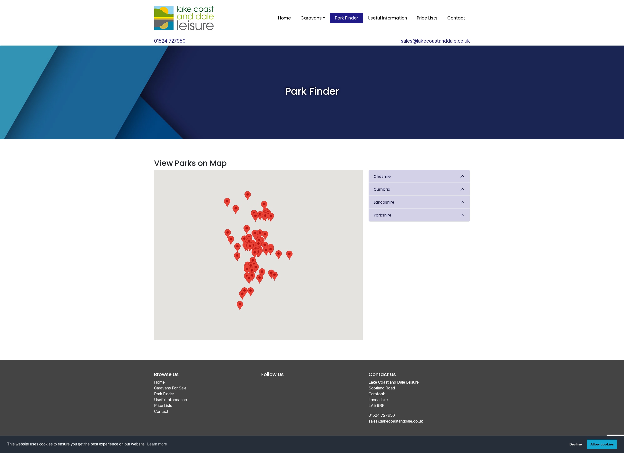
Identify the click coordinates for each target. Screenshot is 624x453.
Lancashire (384, 202)
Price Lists (427, 18)
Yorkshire (382, 215)
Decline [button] (575, 444)
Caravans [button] (311, 18)
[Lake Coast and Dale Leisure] (184, 18)
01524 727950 (169, 41)
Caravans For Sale (170, 388)
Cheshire (382, 176)
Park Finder (346, 18)
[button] (274, 276)
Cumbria (382, 189)
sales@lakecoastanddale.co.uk (435, 41)
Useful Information (387, 18)
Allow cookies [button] (602, 444)
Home (284, 18)
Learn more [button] (157, 444)
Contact (456, 18)
